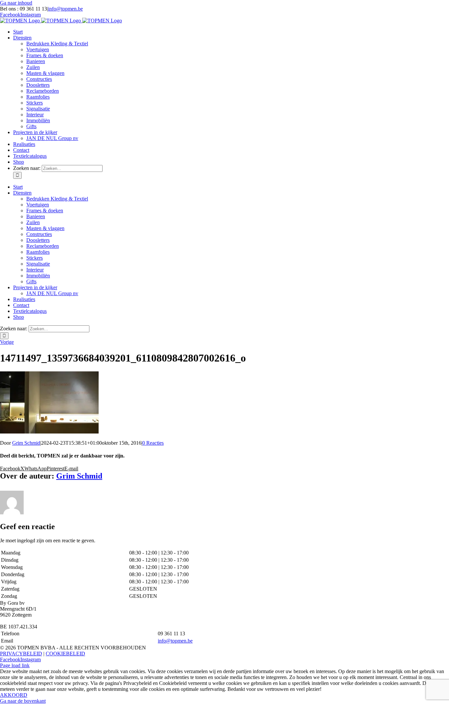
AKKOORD (13, 695)
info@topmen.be (65, 9)
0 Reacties (153, 443)
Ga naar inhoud (16, 3)
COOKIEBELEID (65, 653)
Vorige (7, 342)
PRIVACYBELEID (21, 653)
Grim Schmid (26, 443)
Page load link (15, 665)
